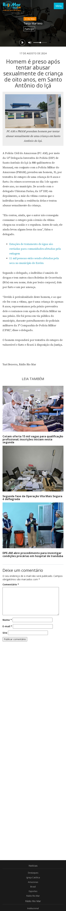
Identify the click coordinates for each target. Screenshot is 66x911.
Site (5, 632)
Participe (29, 29)
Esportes (33, 891)
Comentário (11, 584)
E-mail (7, 626)
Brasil (33, 886)
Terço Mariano (33, 23)
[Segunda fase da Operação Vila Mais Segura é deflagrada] (33, 468)
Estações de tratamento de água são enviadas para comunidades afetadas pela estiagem (35, 248)
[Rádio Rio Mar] (11, 6)
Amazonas (33, 882)
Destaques (33, 872)
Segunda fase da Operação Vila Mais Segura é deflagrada (32, 497)
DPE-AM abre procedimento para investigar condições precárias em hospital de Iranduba (33, 554)
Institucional (33, 908)
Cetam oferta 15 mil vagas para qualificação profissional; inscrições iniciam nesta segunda (33, 439)
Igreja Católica (33, 877)
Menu (59, 5)
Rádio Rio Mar (33, 895)
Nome (7, 619)
